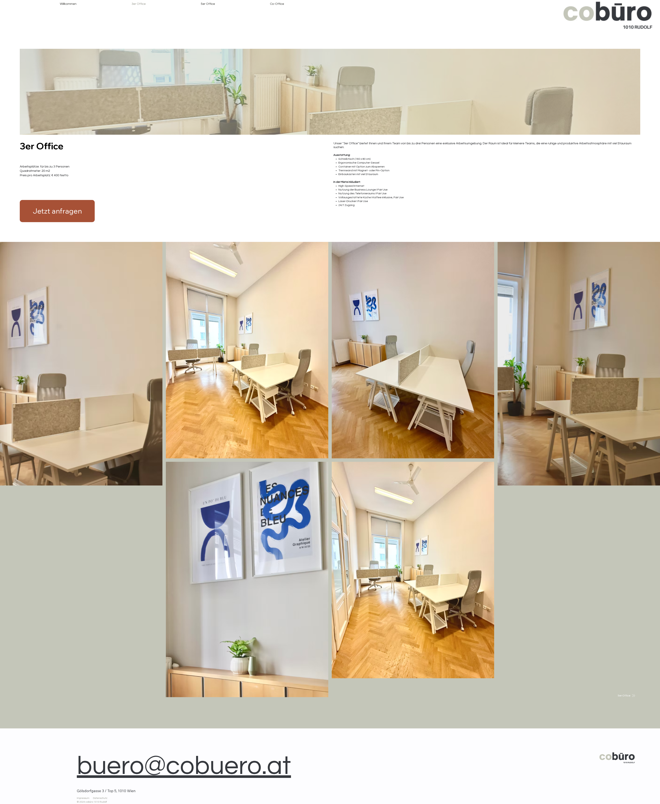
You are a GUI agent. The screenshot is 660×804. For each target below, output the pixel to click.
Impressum (83, 798)
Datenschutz (100, 798)
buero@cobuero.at (184, 766)
